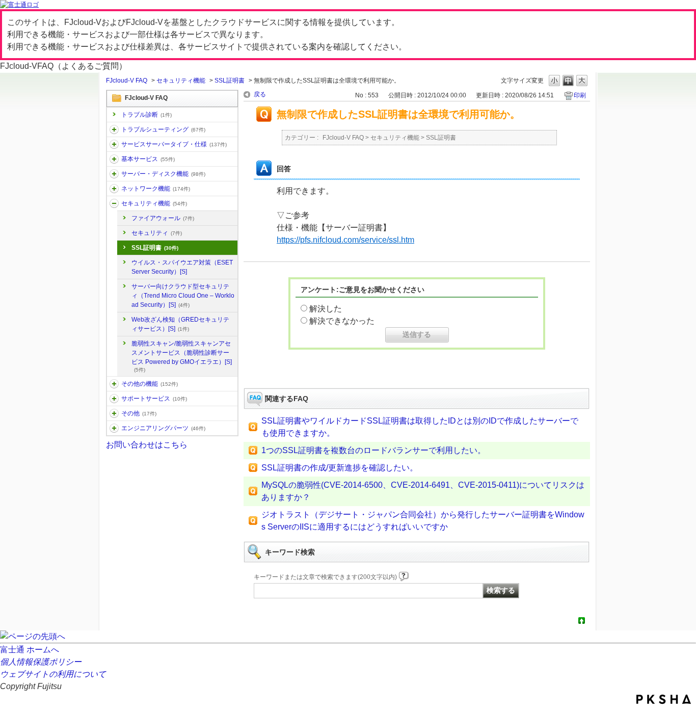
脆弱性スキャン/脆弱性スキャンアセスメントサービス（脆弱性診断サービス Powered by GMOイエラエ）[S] (181, 356)
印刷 (580, 95)
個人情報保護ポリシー (41, 661)
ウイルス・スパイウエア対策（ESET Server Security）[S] (182, 267)
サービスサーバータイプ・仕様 (174, 144)
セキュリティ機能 (180, 80)
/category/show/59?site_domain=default (114, 383)
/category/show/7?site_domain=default (114, 159)
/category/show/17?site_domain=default (114, 173)
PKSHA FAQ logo (663, 699)
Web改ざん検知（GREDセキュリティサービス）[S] (180, 324)
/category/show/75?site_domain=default (114, 413)
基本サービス (148, 159)
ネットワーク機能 (155, 188)
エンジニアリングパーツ (163, 428)
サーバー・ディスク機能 (163, 173)
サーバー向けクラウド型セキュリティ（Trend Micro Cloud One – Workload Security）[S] (182, 295)
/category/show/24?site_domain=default (114, 188)
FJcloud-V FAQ (126, 80)
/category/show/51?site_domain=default (114, 203)
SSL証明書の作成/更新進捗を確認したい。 (339, 467)
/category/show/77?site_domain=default (114, 428)
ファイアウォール (162, 218)
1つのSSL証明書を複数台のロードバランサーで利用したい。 (373, 450)
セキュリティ (156, 232)
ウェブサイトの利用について (53, 674)
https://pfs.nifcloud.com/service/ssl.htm (345, 239)
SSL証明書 (230, 80)
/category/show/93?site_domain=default (114, 129)
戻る (260, 94)
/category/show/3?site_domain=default (114, 144)
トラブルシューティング (163, 129)
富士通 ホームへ (29, 649)
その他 (138, 413)
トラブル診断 (146, 114)
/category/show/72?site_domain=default (114, 398)
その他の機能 (149, 383)
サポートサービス (154, 398)
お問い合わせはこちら (147, 444)
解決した (325, 308)
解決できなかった (341, 321)
